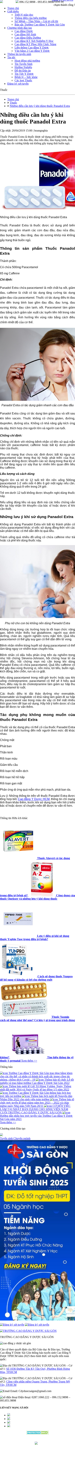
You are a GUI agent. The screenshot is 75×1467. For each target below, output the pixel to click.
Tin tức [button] (11, 57)
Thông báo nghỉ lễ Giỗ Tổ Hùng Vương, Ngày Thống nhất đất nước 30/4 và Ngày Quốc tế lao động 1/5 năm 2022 (35, 1088)
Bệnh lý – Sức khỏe (26, 77)
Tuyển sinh (6, 1138)
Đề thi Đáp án (23, 70)
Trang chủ (13, 8)
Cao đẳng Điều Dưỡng (28, 37)
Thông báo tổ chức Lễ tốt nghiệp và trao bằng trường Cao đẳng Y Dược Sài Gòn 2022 (37, 1081)
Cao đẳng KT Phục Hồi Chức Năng (35, 44)
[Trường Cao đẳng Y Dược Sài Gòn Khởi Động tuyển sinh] (37, 1230)
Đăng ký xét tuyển (18, 83)
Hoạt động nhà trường (27, 60)
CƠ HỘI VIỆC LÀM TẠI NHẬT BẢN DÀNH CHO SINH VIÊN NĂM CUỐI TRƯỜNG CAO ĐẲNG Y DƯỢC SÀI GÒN (35, 1109)
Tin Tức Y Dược (24, 73)
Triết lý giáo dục (24, 14)
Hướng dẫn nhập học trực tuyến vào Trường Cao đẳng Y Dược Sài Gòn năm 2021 (36, 1117)
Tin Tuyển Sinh (23, 63)
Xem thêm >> (29, 1060)
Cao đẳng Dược (24, 31)
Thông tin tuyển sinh (19, 54)
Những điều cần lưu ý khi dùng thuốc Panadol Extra (40, 105)
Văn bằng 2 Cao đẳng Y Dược (32, 50)
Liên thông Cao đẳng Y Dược (32, 47)
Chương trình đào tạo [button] (19, 27)
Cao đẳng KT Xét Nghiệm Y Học (34, 41)
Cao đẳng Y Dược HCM (34, 799)
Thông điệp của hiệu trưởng (31, 18)
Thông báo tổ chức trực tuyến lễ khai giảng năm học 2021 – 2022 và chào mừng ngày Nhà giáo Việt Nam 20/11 (37, 1102)
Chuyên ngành (21, 1138)
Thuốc (13, 102)
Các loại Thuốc (23, 80)
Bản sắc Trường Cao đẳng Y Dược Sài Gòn (40, 24)
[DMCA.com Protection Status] (37, 1433)
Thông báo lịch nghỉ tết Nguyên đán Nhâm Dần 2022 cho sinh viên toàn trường (36, 1098)
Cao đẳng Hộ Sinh (25, 34)
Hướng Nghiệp (23, 67)
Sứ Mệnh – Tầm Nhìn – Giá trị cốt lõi (36, 21)
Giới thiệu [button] (13, 11)
